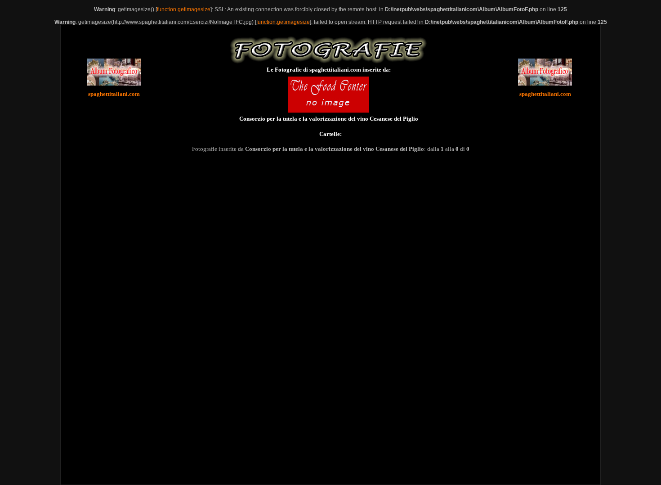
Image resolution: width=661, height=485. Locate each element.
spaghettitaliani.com (114, 94)
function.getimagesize (183, 9)
